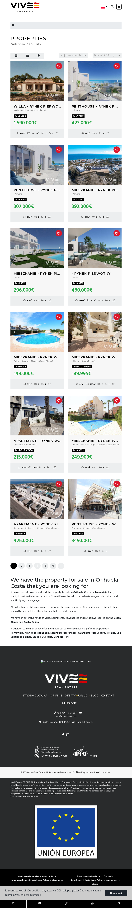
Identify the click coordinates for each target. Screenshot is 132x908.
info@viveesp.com (66, 716)
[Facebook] (63, 735)
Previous (14, 81)
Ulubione (69, 703)
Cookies (76, 772)
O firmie (56, 695)
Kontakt (107, 695)
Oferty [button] (70, 695)
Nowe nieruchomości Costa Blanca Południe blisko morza (37, 880)
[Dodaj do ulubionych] (59, 66)
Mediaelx (107, 772)
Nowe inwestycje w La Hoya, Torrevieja (95, 876)
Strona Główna (34, 695)
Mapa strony (87, 772)
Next (60, 81)
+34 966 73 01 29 (65, 712)
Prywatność (65, 772)
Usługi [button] (83, 695)
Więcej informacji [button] (31, 895)
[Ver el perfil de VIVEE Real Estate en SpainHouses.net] (66, 660)
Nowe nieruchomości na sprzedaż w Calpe (37, 876)
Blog (94, 695)
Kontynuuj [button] (116, 893)
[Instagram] (68, 735)
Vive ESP (26, 7)
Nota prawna (52, 772)
